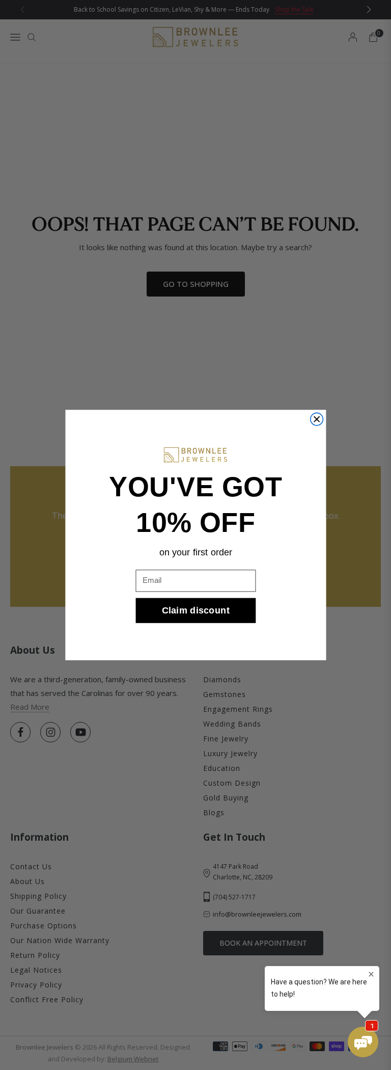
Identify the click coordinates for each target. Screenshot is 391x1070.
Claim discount (196, 610)
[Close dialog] (316, 419)
